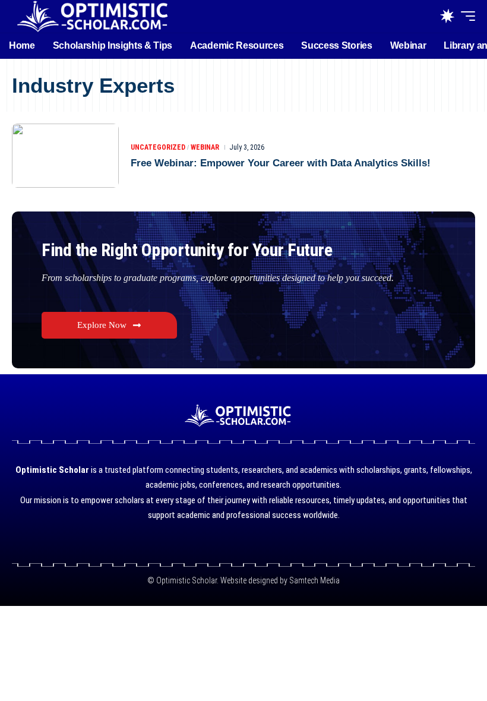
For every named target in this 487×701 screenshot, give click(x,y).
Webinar (205, 147)
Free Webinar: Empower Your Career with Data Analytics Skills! (281, 163)
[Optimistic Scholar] (92, 16)
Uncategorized (158, 147)
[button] (465, 16)
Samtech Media (313, 580)
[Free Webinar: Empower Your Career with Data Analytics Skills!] (65, 156)
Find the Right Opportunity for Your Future (187, 249)
